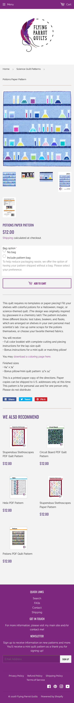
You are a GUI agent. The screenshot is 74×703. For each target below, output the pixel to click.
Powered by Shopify (52, 696)
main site (54, 625)
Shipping (8, 237)
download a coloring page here (32, 356)
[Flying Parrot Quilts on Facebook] (49, 687)
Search (37, 598)
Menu (10, 4)
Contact (37, 607)
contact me (36, 629)
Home (6, 69)
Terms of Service (36, 680)
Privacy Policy (16, 675)
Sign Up (65, 659)
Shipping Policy (54, 675)
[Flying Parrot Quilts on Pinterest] (55, 687)
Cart (68, 4)
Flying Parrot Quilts (27, 696)
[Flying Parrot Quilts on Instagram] (61, 687)
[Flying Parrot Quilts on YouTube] (68, 687)
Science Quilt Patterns (29, 69)
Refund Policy (34, 675)
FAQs (37, 603)
